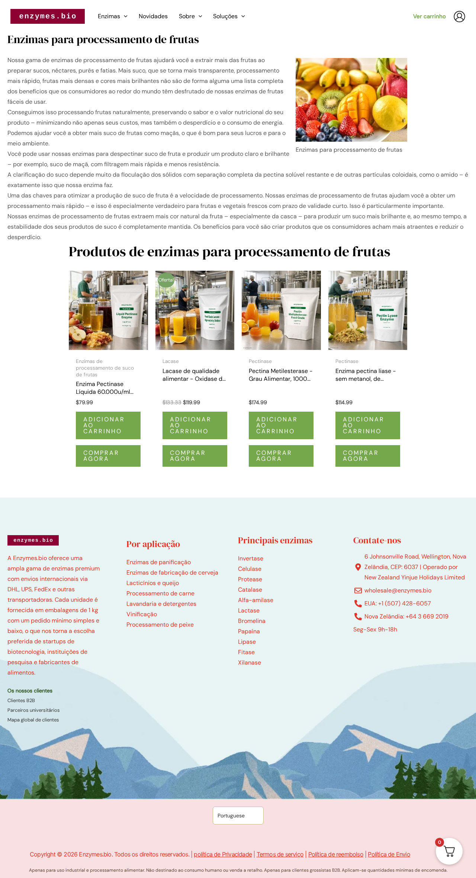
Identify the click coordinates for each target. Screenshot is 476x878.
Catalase (250, 590)
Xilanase (249, 662)
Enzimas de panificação (158, 562)
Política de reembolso (335, 854)
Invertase (250, 558)
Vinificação (141, 614)
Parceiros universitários (33, 710)
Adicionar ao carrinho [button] (104, 425)
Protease (250, 579)
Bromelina (252, 621)
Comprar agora (101, 456)
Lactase (249, 610)
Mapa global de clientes (33, 720)
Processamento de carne (160, 593)
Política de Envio (389, 854)
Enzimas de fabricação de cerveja (172, 572)
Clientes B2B (21, 700)
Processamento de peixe (160, 624)
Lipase (247, 642)
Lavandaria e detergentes (161, 604)
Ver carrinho (429, 16)
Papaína (249, 631)
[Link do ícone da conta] (459, 16)
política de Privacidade (223, 854)
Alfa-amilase (255, 600)
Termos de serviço (280, 854)
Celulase (249, 569)
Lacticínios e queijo (152, 583)
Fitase (246, 652)
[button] (124, 16)
